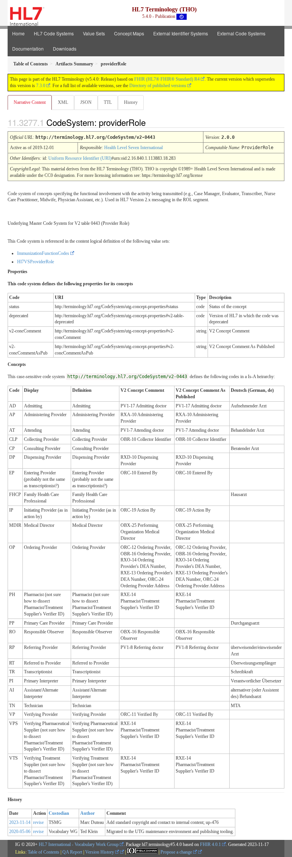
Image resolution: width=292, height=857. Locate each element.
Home (18, 33)
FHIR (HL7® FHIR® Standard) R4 (167, 79)
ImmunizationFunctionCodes (43, 253)
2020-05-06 (19, 831)
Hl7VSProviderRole (35, 261)
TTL (108, 102)
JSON (86, 102)
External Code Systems (241, 33)
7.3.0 (40, 85)
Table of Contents (43, 852)
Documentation (28, 48)
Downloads (64, 48)
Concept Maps (129, 33)
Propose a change (176, 852)
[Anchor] (152, 122)
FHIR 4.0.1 (210, 844)
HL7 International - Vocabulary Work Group (79, 844)
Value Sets (94, 33)
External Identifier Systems (180, 33)
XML (63, 102)
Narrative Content (30, 102)
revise (38, 822)
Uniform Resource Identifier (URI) (79, 158)
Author (87, 813)
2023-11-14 (19, 822)
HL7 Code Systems (54, 33)
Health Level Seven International (133, 147)
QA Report (72, 852)
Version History (100, 852)
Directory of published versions (157, 85)
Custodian (59, 813)
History (131, 102)
